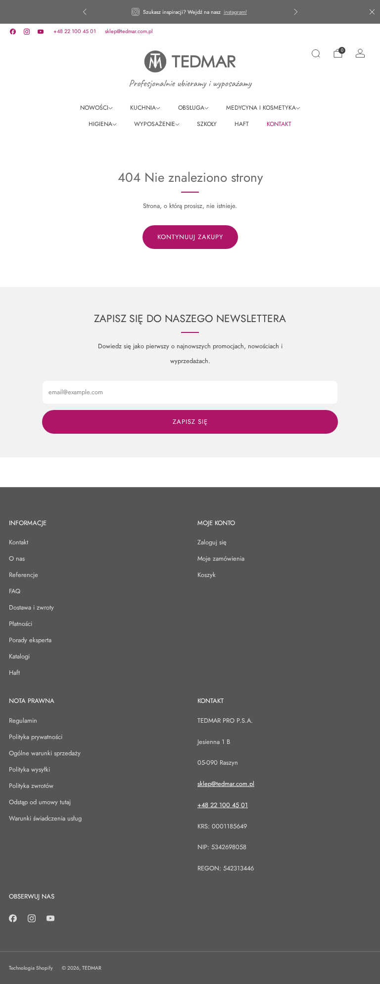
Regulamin (23, 720)
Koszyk (206, 574)
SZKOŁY (207, 124)
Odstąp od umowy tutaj (40, 802)
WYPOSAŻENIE (154, 124)
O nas (17, 558)
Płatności (20, 623)
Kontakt (18, 542)
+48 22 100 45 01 (74, 31)
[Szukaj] (316, 53)
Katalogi (19, 656)
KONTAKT (279, 124)
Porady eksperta (30, 640)
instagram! (235, 12)
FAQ (14, 591)
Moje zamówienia (220, 558)
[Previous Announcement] (84, 11)
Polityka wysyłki (29, 769)
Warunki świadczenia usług (45, 818)
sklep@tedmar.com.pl (129, 31)
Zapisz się (190, 421)
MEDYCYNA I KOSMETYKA (261, 107)
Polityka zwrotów (31, 785)
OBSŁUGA (191, 107)
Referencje (23, 574)
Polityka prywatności (35, 736)
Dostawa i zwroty (31, 607)
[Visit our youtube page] (41, 32)
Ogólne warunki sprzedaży (45, 753)
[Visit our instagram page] (27, 32)
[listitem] (190, 12)
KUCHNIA (143, 107)
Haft (14, 672)
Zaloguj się (212, 542)
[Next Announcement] (295, 11)
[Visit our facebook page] (13, 32)
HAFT (242, 124)
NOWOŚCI (94, 107)
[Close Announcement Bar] (372, 12)
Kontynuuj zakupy (190, 237)
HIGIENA (100, 124)
